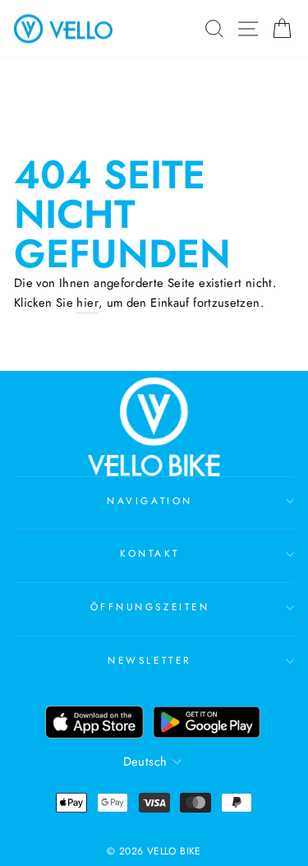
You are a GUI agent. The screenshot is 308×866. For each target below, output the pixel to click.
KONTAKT (150, 553)
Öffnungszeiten (149, 607)
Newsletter (149, 660)
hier (87, 303)
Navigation (149, 500)
